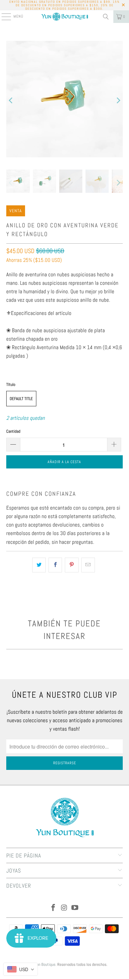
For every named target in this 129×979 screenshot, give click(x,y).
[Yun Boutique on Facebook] (53, 908)
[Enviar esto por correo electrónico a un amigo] (88, 565)
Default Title (21, 398)
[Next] (118, 100)
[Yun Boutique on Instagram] (64, 908)
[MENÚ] (3, 16)
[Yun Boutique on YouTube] (75, 908)
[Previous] (11, 100)
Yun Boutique (45, 964)
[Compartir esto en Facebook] (55, 565)
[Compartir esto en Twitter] (39, 565)
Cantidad (13, 431)
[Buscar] (106, 16)
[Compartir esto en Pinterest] (71, 565)
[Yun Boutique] (64, 16)
